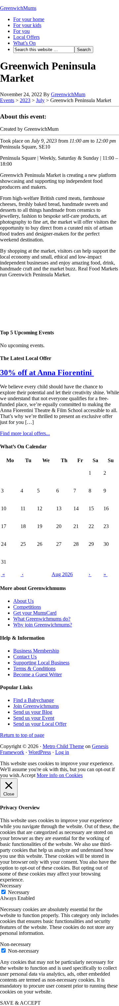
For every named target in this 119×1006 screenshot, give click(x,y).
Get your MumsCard (35, 613)
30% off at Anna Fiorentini (47, 372)
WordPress (39, 752)
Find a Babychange (33, 700)
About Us (23, 601)
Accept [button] (27, 775)
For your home (28, 19)
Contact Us (25, 656)
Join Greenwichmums (36, 706)
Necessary (18, 892)
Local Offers (26, 37)
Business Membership (36, 651)
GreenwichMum (68, 94)
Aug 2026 (62, 574)
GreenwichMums (18, 8)
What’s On (24, 43)
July (40, 100)
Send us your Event (33, 718)
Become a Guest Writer (37, 674)
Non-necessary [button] (15, 944)
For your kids (27, 25)
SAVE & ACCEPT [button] (20, 1003)
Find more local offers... (25, 433)
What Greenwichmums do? (41, 619)
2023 (25, 100)
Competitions (27, 607)
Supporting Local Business (41, 662)
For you (21, 31)
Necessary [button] (10, 885)
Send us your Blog (32, 712)
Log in (62, 752)
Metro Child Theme (63, 746)
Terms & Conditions (34, 668)
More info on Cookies (60, 775)
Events (7, 100)
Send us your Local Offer (39, 724)
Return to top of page (22, 735)
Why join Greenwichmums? (42, 625)
